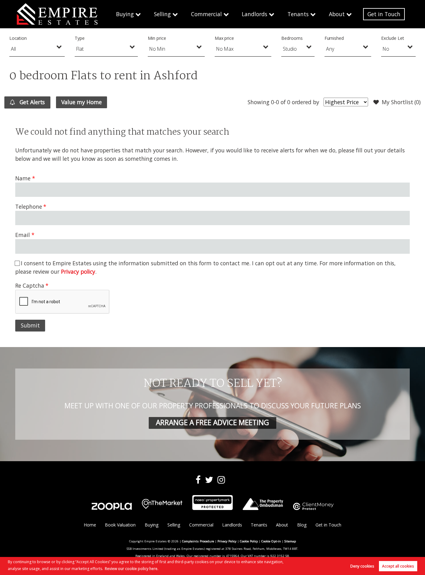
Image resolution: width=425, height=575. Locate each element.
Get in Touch (383, 14)
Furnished (334, 38)
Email (22, 235)
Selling (162, 14)
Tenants (298, 14)
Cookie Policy (249, 541)
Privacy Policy (226, 541)
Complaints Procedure (198, 541)
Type (80, 38)
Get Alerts (31, 102)
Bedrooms (292, 38)
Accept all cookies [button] (398, 566)
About (337, 14)
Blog (302, 525)
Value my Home (81, 102)
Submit (30, 325)
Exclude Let (392, 38)
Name (22, 178)
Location (18, 38)
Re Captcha (29, 285)
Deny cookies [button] (362, 566)
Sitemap (290, 541)
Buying (125, 14)
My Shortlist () (401, 102)
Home (90, 525)
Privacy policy (78, 271)
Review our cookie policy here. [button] (131, 568)
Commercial (206, 14)
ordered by (305, 102)
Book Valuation (120, 525)
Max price (224, 38)
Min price (157, 38)
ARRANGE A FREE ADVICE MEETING (212, 422)
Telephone (28, 206)
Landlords (254, 14)
